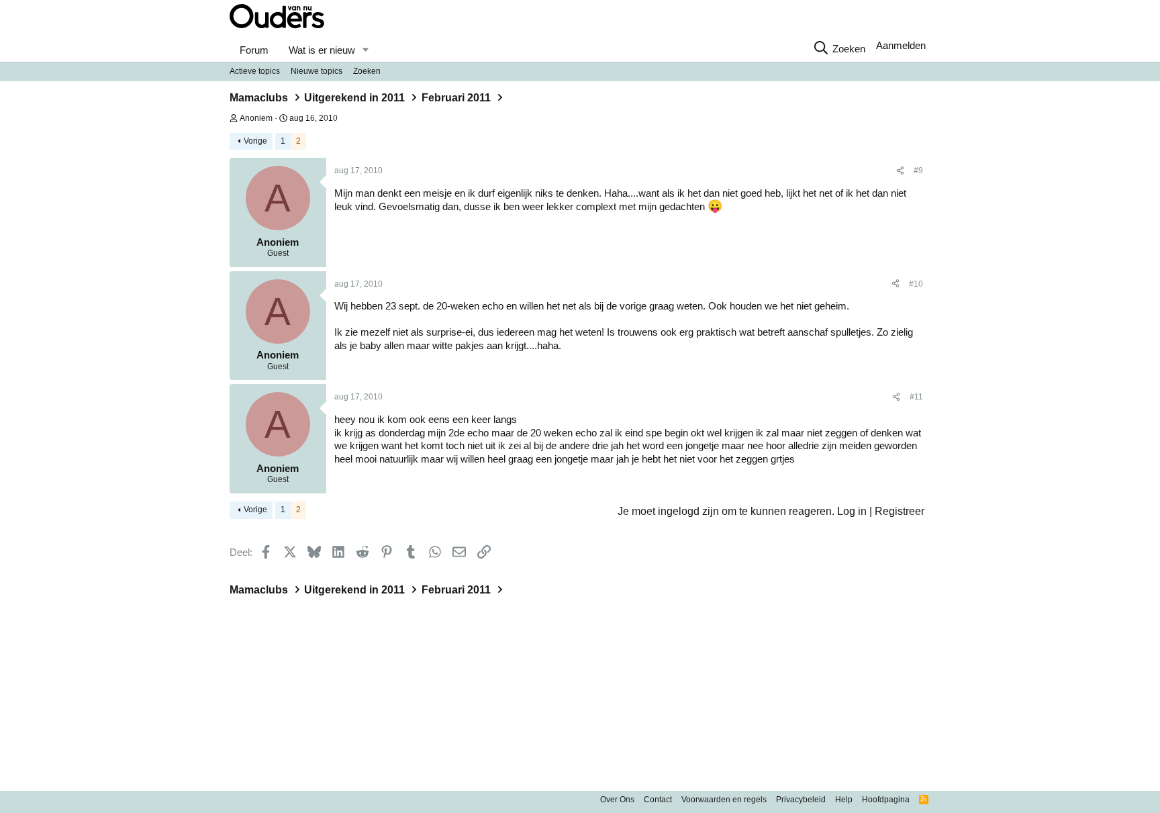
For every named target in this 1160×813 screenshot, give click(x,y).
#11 (916, 396)
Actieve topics (255, 71)
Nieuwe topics (316, 71)
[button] (365, 50)
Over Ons (617, 799)
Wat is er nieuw (322, 50)
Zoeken (367, 71)
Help (844, 799)
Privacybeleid (801, 799)
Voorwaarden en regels (724, 799)
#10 (916, 284)
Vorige (255, 141)
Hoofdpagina (886, 799)
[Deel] (900, 171)
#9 (918, 170)
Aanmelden (901, 45)
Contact (658, 799)
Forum (254, 50)
